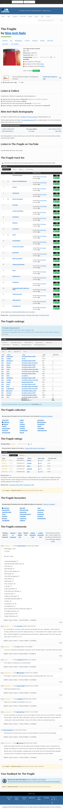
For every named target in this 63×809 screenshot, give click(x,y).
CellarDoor (6, 422)
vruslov (8, 369)
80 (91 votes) (43, 277)
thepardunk (23, 512)
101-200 (24, 358)
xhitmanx (8, 367)
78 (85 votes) (43, 224)
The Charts (23, 16)
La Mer (14, 234)
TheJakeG (4, 516)
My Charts (35, 404)
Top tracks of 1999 (44, 315)
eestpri (39, 426)
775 (41, 468)
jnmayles (22, 426)
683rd (42, 66)
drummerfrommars (25, 514)
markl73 (4, 426)
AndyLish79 (5, 420)
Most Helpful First (20, 535)
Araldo (21, 422)
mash (39, 508)
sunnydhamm (9, 377)
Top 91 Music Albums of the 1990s (30, 388)
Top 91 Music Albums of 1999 (28, 373)
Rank (9, 351)
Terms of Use (9, 798)
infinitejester (42, 422)
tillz (18, 646)
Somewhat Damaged (17, 175)
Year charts (49, 342)
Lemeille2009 (5, 520)
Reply (60, 622)
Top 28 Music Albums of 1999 (28, 377)
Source (25, 351)
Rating (21, 169)
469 (41, 466)
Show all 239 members (46, 416)
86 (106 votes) (43, 254)
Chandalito (23, 516)
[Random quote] (50, 10)
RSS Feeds (39, 798)
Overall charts (28, 342)
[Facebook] (54, 799)
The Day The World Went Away (19, 181)
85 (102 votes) (43, 206)
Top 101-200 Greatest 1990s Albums (30, 371)
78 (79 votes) (43, 283)
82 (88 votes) (43, 260)
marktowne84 (6, 428)
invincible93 (40, 428)
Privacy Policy (17, 798)
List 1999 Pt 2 (25, 375)
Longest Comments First (40, 535)
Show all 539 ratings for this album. (35, 448)
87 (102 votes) (43, 236)
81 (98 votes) (43, 188)
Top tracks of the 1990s (32, 315)
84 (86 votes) (43, 295)
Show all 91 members (49, 504)
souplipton (21, 743)
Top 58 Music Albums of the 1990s (30, 397)
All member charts (26, 344)
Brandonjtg (40, 514)
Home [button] (3, 16)
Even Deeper (15, 217)
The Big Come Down (17, 294)
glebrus (28, 466)
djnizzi (5, 518)
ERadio (9, 358)
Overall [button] (30, 16)
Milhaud (5, 424)
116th (41, 64)
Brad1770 (20, 659)
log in (7, 490)
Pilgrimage (14, 222)
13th (39, 61)
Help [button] (8, 16)
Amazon (23, 99)
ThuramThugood (21, 545)
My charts (15, 344)
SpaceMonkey (24, 430)
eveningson (40, 420)
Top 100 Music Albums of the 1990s (30, 369)
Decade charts (38, 342)
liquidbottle (29, 468)
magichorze (23, 518)
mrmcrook (19, 626)
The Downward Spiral (27, 120)
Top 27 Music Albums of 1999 (28, 384)
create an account (16, 490)
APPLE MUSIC (57, 175)
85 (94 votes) (43, 212)
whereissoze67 (6, 432)
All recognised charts (39, 344)
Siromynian (9, 393)
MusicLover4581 (21, 685)
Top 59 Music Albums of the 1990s (30, 362)
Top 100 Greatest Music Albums (29, 395)
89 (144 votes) (43, 200)
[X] (51, 802)
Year (3, 351)
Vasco (7, 397)
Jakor (28, 471)
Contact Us (24, 798)
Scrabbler (22, 428)
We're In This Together (17, 199)
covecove (9, 390)
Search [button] (36, 16)
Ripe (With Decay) (16, 306)
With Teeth (58, 131)
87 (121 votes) (43, 176)
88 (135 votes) (43, 182)
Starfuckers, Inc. (16, 276)
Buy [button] (42, 16)
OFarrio (8, 384)
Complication (15, 282)
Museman (8, 362)
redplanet (22, 520)
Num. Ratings (29, 169)
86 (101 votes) (43, 242)
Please (14, 270)
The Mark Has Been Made (18, 264)
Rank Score (17, 351)
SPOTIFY (37, 70)
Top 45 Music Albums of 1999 (28, 360)
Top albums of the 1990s (16, 485)
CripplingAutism (10, 388)
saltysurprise (9, 360)
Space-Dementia (8, 730)
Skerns (8, 373)
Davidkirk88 (40, 424)
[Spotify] (56, 799)
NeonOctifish (5, 510)
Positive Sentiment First (33, 535)
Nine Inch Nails (15, 33)
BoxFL (7, 386)
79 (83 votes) (43, 265)
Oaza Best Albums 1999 (27, 382)
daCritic (8, 365)
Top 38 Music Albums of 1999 (28, 367)
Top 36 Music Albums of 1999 (28, 365)
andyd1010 (5, 430)
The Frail (14, 187)
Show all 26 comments (13, 535)
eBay (23, 101)
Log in (4, 786)
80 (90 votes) (43, 230)
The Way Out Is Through (18, 246)
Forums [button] (48, 16)
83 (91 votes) (43, 218)
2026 (2, 356)
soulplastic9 (20, 699)
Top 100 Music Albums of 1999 (29, 390)
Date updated (12, 455)
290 (41, 463)
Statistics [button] (15, 16)
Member (22, 455)
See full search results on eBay (50, 78)
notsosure (40, 512)
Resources (32, 798)
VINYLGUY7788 (24, 510)
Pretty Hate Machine (7, 131)
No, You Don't (15, 228)
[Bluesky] (51, 799)
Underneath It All (16, 300)
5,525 (41, 471)
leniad (7, 371)
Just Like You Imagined (17, 211)
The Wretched (15, 193)
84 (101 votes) (43, 194)
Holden (22, 420)
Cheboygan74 (9, 356)
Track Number (5, 169)
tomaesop (40, 516)
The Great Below (16, 240)
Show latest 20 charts (16, 342)
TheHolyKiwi (21, 712)
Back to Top (31, 793)
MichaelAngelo (41, 518)
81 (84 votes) (43, 248)
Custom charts (6, 344)
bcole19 (22, 432)
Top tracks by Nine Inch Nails (17, 315)
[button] (36, 55)
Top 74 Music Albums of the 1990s (30, 386)
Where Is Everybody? (17, 258)
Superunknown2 (42, 430)
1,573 (41, 460)
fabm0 (7, 375)
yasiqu (4, 514)
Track (14, 169)
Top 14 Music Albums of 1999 (28, 356)
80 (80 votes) (43, 301)
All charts (4, 342)
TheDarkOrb (21, 672)
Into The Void (15, 252)
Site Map (46, 798)
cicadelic (8, 382)
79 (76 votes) (43, 289)
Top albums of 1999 (28, 485)
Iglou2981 (22, 508)
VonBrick (22, 424)
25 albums (23, 117)
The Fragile (15, 205)
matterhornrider (6, 512)
